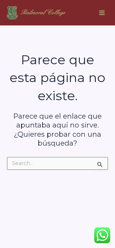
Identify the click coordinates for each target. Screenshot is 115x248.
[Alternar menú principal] (102, 12)
